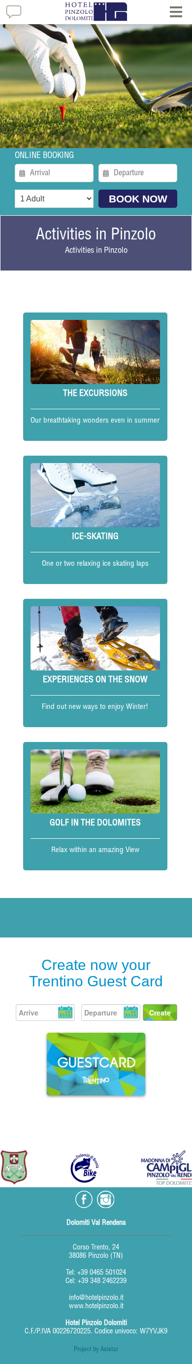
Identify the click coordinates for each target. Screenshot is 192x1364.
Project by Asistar (96, 1350)
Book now (138, 198)
